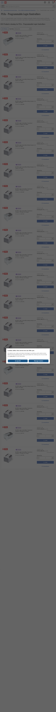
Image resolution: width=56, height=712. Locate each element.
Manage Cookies (38, 361)
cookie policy (12, 356)
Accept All (18, 361)
